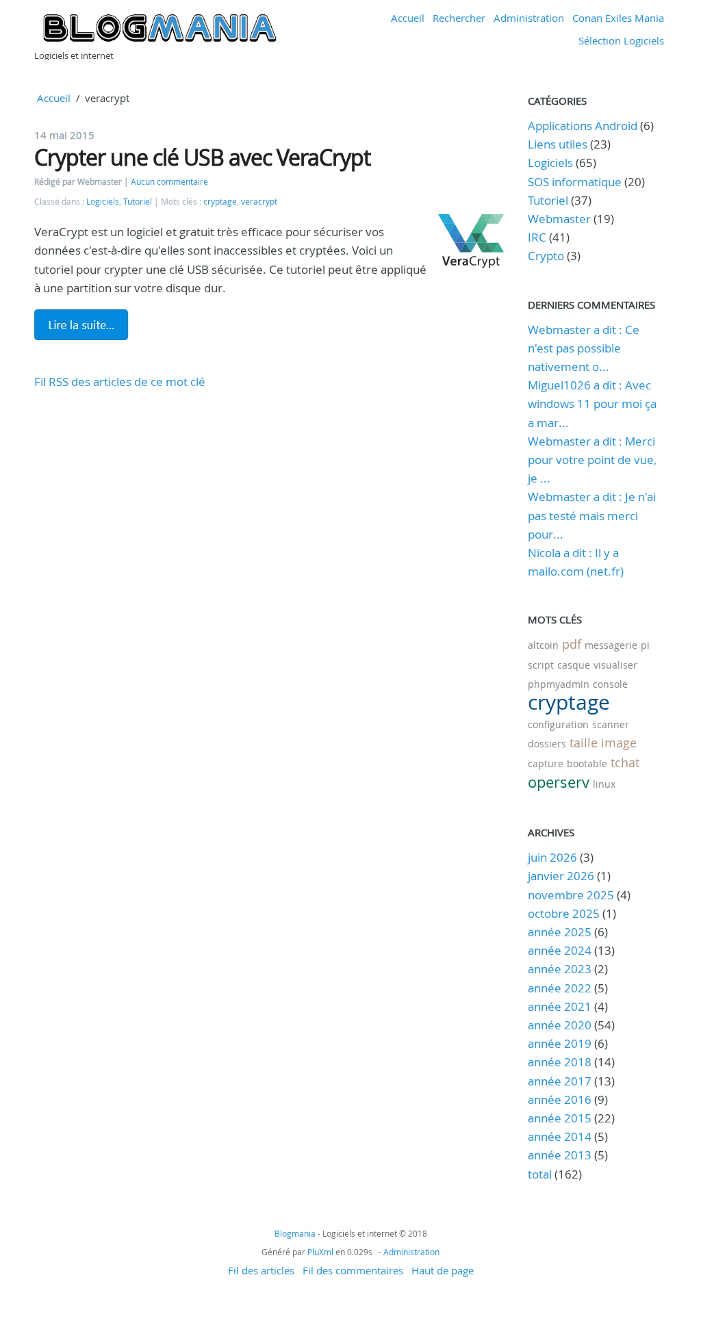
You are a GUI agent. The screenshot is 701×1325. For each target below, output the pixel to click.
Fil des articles (261, 1270)
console (610, 684)
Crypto (546, 255)
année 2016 (559, 1099)
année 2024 (559, 950)
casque (573, 664)
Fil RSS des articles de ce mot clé (119, 381)
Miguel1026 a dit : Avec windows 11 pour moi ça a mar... (592, 403)
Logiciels (102, 201)
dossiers (547, 743)
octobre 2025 (564, 913)
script (541, 664)
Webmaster (559, 219)
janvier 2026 (561, 876)
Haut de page (442, 1270)
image (619, 742)
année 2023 (559, 969)
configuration (558, 724)
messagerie (611, 645)
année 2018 (559, 1062)
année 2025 (559, 932)
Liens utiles (557, 144)
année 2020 (559, 1025)
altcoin (543, 645)
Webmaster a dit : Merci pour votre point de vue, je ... (592, 459)
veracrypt (259, 201)
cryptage (220, 201)
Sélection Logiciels (621, 40)
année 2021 (559, 1006)
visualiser (615, 664)
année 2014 (559, 1136)
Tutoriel (137, 201)
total (541, 1174)
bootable (587, 763)
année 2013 (559, 1155)
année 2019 (559, 1043)
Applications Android (582, 125)
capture (545, 763)
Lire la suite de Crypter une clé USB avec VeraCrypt (81, 324)
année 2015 (559, 1118)
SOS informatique (575, 182)
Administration (529, 18)
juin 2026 (552, 857)
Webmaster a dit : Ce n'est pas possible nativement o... (583, 348)
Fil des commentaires (353, 1270)
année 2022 (559, 988)
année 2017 (559, 1081)
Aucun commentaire (169, 182)
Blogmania (295, 1233)
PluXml (320, 1251)
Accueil (407, 18)
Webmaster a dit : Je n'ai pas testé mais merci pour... (592, 515)
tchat (625, 762)
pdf (571, 644)
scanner (610, 724)
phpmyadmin (558, 684)
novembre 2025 (571, 895)
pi (645, 645)
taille (584, 742)
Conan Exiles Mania (618, 18)
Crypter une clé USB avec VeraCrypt (202, 157)
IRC (537, 237)
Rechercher (459, 18)
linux (604, 783)
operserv (558, 782)
